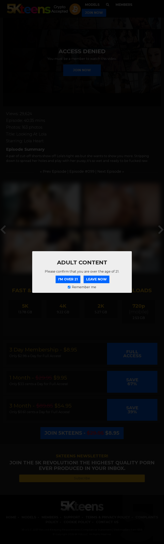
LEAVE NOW (96, 279)
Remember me (84, 287)
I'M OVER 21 (68, 279)
